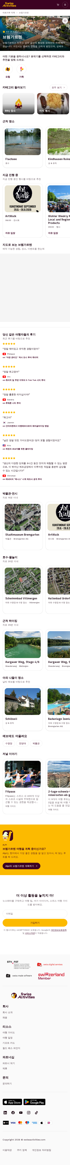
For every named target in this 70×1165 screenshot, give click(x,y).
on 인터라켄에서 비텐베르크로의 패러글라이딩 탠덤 (26, 426)
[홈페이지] (9, 4)
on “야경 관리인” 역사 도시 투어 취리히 (20, 357)
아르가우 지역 (9, 13)
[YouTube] (20, 1113)
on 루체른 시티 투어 (12, 403)
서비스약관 (30, 933)
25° (53, 21)
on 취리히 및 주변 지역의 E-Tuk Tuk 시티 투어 (24, 380)
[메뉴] (65, 5)
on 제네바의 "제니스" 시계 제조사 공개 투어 (22, 479)
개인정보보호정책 (59, 930)
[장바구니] (58, 5)
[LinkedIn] (5, 1113)
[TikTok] (36, 1113)
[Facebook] (13, 1113)
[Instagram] (28, 1113)
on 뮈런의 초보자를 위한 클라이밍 (18, 449)
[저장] (65, 21)
